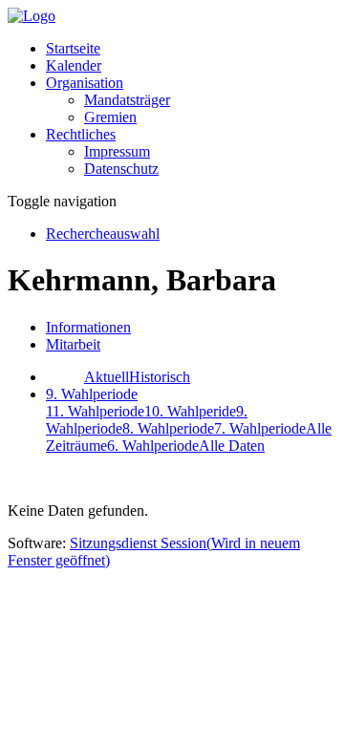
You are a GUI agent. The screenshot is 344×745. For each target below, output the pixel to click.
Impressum (117, 151)
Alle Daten (232, 445)
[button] (84, 82)
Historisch (159, 377)
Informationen (88, 327)
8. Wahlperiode (168, 428)
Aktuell (106, 377)
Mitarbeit (73, 344)
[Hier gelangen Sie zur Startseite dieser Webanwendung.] (31, 16)
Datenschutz (121, 168)
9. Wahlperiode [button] (92, 394)
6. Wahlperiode (153, 445)
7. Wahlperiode (260, 428)
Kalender (73, 65)
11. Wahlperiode (95, 411)
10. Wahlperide (190, 411)
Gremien (110, 117)
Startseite (73, 48)
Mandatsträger (127, 100)
